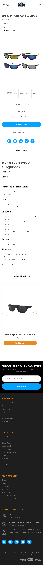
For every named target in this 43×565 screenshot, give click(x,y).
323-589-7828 (14, 517)
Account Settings (9, 498)
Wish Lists (6, 492)
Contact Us (6, 415)
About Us (6, 409)
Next (37, 91)
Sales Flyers (6, 443)
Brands (5, 464)
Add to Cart (20, 343)
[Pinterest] (32, 141)
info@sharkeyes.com (17, 525)
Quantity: (21, 111)
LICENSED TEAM (9, 437)
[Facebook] (9, 141)
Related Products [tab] (22, 276)
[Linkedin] (16, 542)
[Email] (15, 141)
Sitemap (5, 421)
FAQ (3, 412)
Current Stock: (21, 104)
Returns (5, 483)
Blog (4, 406)
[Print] (21, 141)
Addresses (6, 489)
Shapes (5, 458)
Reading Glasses (9, 452)
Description (21, 150)
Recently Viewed (9, 495)
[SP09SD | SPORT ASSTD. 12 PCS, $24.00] (20, 307)
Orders (4, 480)
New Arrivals (7, 440)
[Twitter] (27, 141)
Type (4, 455)
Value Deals (6, 446)
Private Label (7, 403)
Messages (6, 486)
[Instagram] (29, 542)
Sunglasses (6, 449)
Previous (5, 91)
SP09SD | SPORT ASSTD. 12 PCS (20, 334)
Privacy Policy (7, 418)
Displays (5, 461)
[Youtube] (23, 542)
